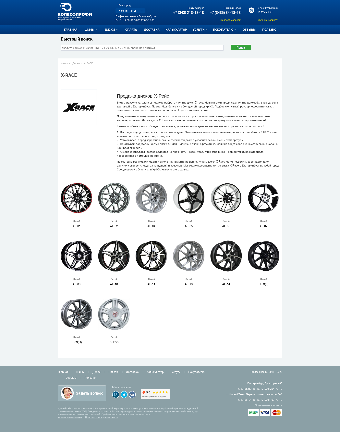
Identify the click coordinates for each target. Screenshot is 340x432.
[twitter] (124, 394)
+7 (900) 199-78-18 (271, 399)
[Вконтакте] (132, 394)
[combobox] (142, 47)
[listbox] (130, 10)
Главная (71, 29)
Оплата (131, 29)
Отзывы (249, 29)
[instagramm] (115, 394)
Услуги (176, 372)
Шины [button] (90, 29)
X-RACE (88, 63)
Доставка (152, 29)
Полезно (269, 29)
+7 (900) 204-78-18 (271, 388)
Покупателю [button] (223, 29)
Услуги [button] (199, 29)
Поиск (241, 47)
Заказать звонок (230, 20)
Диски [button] (110, 29)
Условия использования (70, 417)
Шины (80, 372)
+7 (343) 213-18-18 (188, 12)
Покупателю (196, 372)
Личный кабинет (268, 20)
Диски (76, 63)
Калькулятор (176, 29)
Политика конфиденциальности (101, 417)
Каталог (65, 63)
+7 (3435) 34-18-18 (225, 12)
